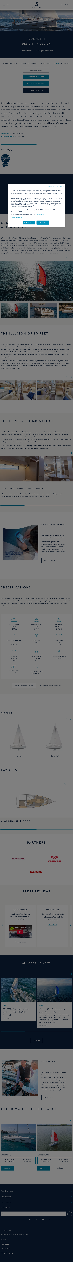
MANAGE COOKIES (29, 222)
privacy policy (40, 214)
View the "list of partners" (17, 217)
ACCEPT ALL (43, 222)
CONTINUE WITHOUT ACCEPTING (56, 186)
